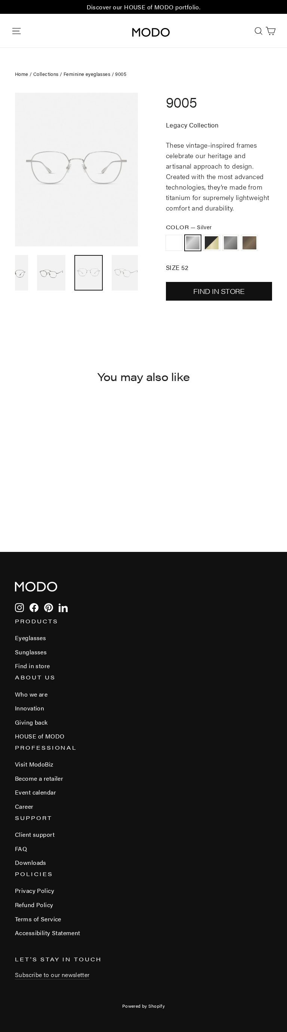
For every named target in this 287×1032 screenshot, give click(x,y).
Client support (35, 834)
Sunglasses (31, 652)
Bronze (249, 243)
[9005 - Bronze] (57, 495)
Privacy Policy (34, 890)
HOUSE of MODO (40, 736)
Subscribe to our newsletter (52, 974)
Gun (231, 243)
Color (189, 227)
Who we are (31, 694)
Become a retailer (39, 778)
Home (21, 73)
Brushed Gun (174, 243)
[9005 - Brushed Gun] (19, 495)
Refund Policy (34, 904)
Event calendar (35, 792)
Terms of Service (38, 919)
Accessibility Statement (47, 932)
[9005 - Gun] (47, 495)
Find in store (32, 665)
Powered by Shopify (143, 1005)
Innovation (29, 708)
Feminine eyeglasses (87, 73)
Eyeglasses (30, 637)
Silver (193, 243)
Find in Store (218, 291)
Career (24, 806)
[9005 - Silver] (29, 495)
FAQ (21, 848)
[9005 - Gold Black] (38, 495)
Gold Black (212, 243)
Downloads (30, 862)
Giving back (31, 722)
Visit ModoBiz (34, 764)
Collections (46, 73)
